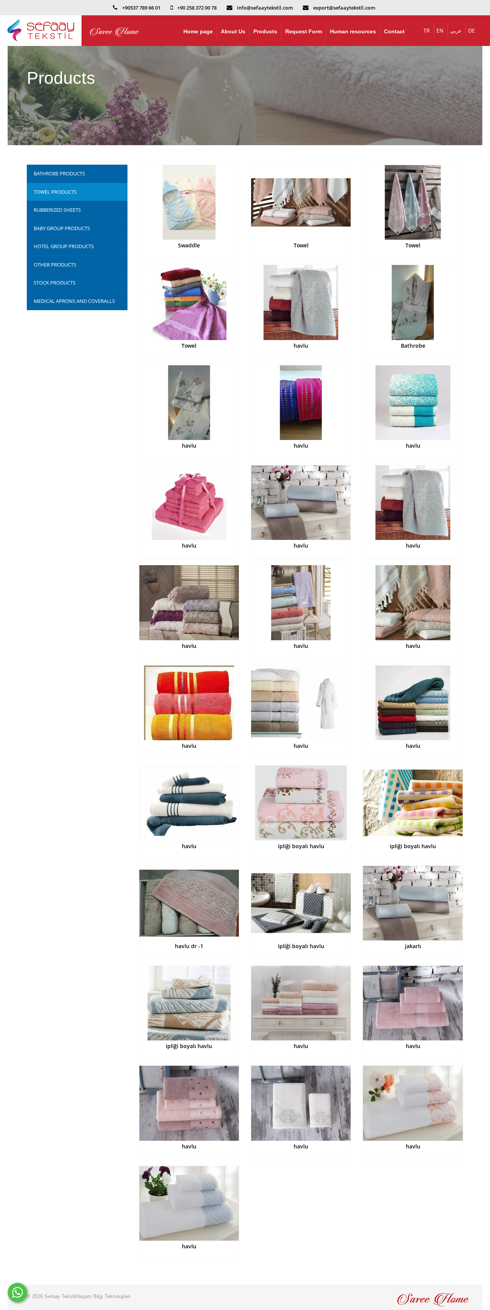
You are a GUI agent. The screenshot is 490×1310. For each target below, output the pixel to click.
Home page (198, 31)
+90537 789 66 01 (141, 7)
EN (440, 30)
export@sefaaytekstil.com (344, 7)
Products (265, 31)
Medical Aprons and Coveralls (74, 301)
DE (471, 30)
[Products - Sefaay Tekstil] (41, 30)
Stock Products (54, 282)
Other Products (55, 264)
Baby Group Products (62, 228)
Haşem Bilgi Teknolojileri (103, 1296)
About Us (233, 31)
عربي (456, 30)
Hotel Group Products (64, 246)
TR (426, 30)
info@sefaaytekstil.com (265, 7)
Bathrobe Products (59, 173)
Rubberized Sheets (57, 209)
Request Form (303, 31)
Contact (394, 31)
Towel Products (55, 191)
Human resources (353, 31)
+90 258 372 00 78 (197, 7)
